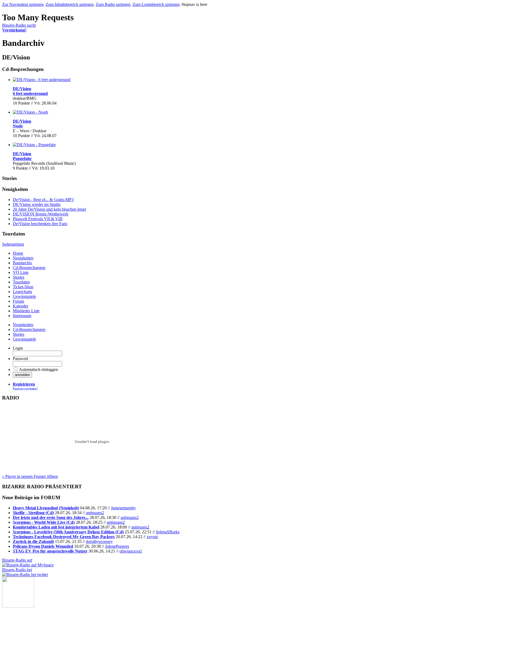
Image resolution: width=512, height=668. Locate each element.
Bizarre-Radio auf (17, 560)
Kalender (20, 306)
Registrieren (24, 384)
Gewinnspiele (24, 296)
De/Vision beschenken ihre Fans (40, 223)
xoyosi (152, 536)
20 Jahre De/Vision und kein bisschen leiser (49, 209)
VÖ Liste (21, 272)
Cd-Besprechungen (29, 267)
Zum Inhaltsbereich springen (70, 4)
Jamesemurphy (123, 508)
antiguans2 (95, 512)
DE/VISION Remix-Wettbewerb (40, 214)
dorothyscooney (99, 541)
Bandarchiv (22, 263)
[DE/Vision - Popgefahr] (34, 144)
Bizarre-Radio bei (17, 569)
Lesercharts (22, 291)
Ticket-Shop (23, 287)
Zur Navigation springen (22, 4)
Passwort (20, 358)
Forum (18, 301)
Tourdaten (21, 282)
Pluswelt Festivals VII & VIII (37, 219)
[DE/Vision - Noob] (30, 112)
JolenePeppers (117, 546)
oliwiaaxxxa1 (130, 551)
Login (18, 348)
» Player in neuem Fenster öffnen (30, 476)
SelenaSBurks (167, 532)
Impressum (22, 315)
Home (18, 253)
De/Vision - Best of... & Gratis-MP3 (43, 199)
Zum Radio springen (113, 4)
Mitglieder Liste (26, 311)
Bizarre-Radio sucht (19, 27)
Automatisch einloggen (38, 369)
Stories (18, 277)
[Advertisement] (28, 634)
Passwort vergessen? (25, 388)
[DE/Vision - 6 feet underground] (41, 79)
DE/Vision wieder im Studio (37, 204)
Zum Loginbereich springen (156, 4)
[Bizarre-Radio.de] (18, 606)
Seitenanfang (13, 244)
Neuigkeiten (23, 258)
